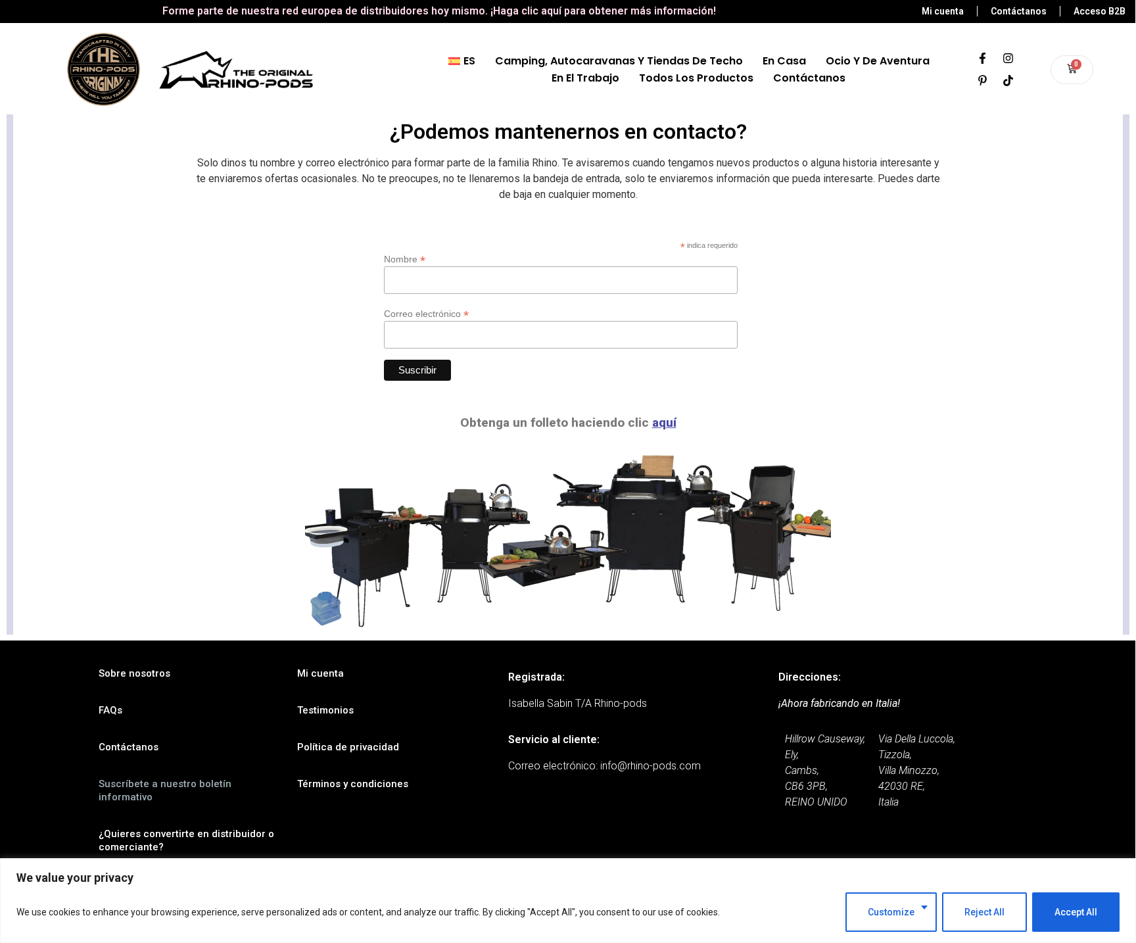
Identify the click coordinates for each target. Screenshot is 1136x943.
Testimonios (325, 710)
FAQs (110, 710)
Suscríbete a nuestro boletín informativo (165, 790)
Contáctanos (809, 77)
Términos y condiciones (352, 784)
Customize (891, 912)
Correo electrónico (426, 313)
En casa (784, 60)
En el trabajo (585, 77)
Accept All (1075, 912)
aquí (664, 422)
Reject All (984, 912)
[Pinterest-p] (983, 81)
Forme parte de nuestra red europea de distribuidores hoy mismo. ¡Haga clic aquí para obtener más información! (439, 11)
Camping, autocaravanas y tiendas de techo (619, 60)
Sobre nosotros (134, 673)
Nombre (404, 258)
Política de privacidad (348, 747)
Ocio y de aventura (878, 60)
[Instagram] (1008, 58)
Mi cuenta (320, 673)
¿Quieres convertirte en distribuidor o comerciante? (186, 840)
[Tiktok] (1008, 81)
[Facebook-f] (983, 58)
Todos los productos (696, 77)
